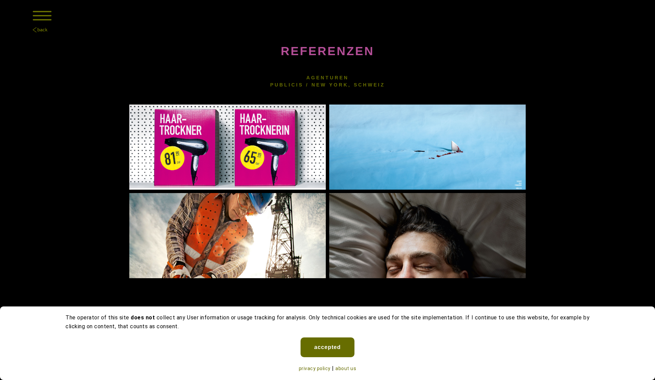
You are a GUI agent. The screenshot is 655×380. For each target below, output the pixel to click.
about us (345, 368)
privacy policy (315, 368)
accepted (327, 347)
